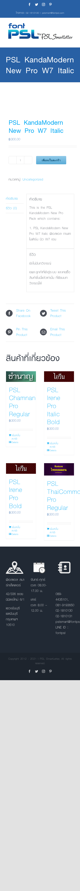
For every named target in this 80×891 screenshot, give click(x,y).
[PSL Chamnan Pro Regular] (21, 376)
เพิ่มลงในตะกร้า (51, 160)
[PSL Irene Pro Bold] (21, 468)
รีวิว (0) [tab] (11, 208)
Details (15, 442)
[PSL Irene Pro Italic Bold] (59, 376)
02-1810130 (32, 12)
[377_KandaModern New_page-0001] (40, 96)
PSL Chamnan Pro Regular (22, 401)
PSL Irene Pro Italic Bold (53, 405)
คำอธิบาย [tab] (12, 198)
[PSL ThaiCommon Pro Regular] (59, 469)
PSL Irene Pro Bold (15, 493)
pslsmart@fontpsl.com (53, 12)
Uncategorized (33, 179)
